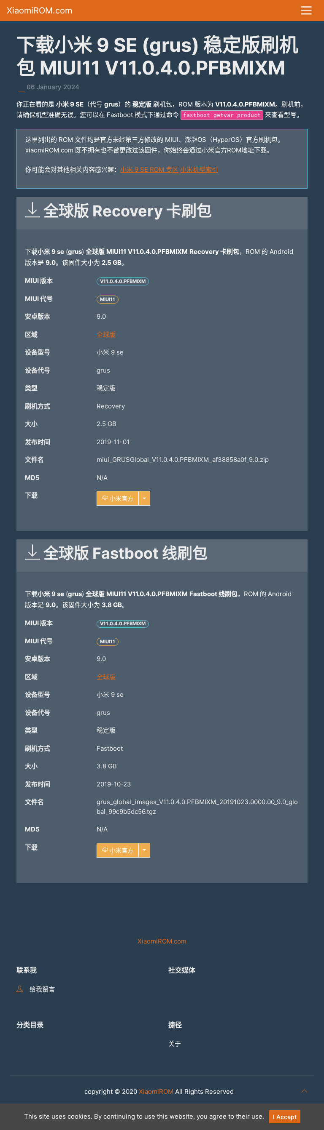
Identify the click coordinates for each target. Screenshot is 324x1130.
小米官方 (120, 498)
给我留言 (42, 989)
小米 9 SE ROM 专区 (149, 169)
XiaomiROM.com (39, 10)
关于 (174, 1043)
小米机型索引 (199, 169)
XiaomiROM (156, 1091)
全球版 (106, 334)
